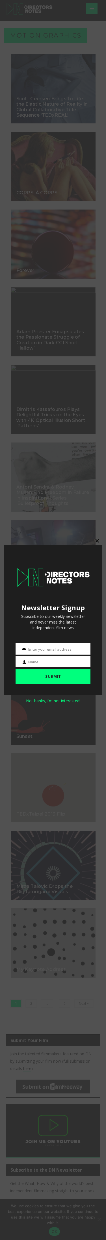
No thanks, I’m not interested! (53, 700)
